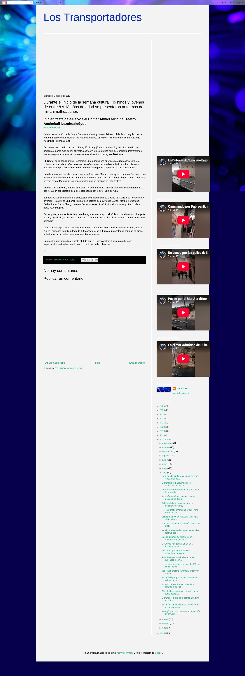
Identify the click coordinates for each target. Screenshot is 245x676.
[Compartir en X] (89, 260)
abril (164, 472)
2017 (162, 439)
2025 (162, 406)
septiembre (168, 451)
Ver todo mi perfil (181, 393)
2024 (162, 410)
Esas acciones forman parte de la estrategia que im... (178, 585)
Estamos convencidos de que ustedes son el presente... (180, 605)
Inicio (97, 363)
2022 (162, 418)
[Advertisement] (95, 64)
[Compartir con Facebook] (93, 260)
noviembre (167, 443)
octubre (166, 447)
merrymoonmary (125, 653)
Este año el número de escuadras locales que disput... (178, 497)
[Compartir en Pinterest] (96, 260)
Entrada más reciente (54, 363)
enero (165, 628)
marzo (165, 619)
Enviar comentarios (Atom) (70, 368)
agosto (165, 455)
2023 (162, 414)
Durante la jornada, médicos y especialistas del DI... (176, 484)
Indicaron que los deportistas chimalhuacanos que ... (176, 551)
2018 (162, 435)
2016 (162, 633)
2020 (162, 427)
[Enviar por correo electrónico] (83, 260)
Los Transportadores (93, 17)
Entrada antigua (137, 363)
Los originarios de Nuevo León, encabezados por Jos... (177, 538)
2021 (162, 422)
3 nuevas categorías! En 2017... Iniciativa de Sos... (177, 545)
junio (165, 464)
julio (164, 460)
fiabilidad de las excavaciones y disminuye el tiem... (177, 504)
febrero (166, 623)
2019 (162, 431)
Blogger (158, 653)
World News (182, 388)
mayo (165, 468)
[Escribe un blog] (86, 260)
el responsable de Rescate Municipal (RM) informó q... (180, 518)
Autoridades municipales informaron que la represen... (179, 558)
